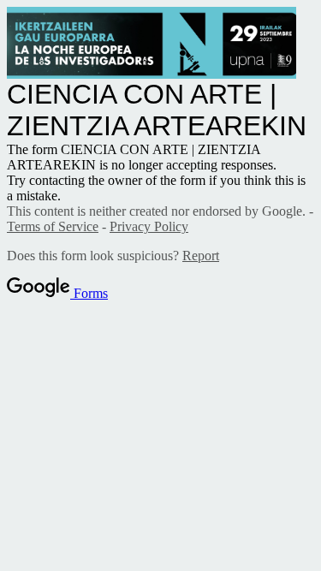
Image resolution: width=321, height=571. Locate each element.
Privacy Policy (149, 226)
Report (200, 255)
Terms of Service (52, 226)
